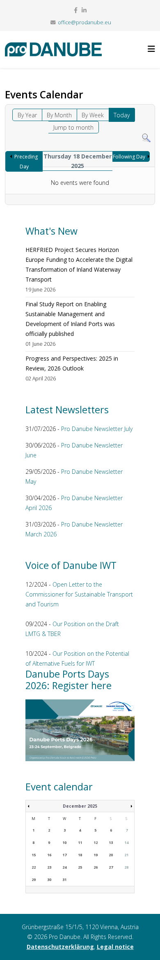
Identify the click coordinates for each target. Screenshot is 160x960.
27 (111, 867)
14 (126, 842)
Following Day (129, 156)
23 (49, 867)
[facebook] (76, 10)
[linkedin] (84, 10)
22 (34, 867)
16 (49, 854)
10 (64, 842)
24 (64, 867)
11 (80, 842)
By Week (93, 115)
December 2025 (80, 806)
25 (80, 867)
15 (34, 854)
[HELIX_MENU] (151, 49)
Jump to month (73, 127)
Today (122, 115)
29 (34, 879)
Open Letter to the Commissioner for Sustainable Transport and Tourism (79, 594)
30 (49, 879)
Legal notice (115, 947)
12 (96, 842)
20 (111, 854)
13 (111, 842)
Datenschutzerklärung (60, 947)
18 (80, 854)
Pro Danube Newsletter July (97, 429)
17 (64, 854)
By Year (27, 115)
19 (96, 854)
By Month (59, 115)
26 (96, 867)
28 (126, 867)
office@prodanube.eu (84, 22)
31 (64, 879)
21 (126, 854)
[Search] (146, 138)
